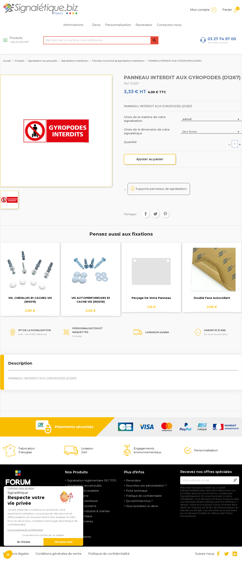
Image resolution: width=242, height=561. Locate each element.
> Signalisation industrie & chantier (87, 511)
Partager (145, 214)
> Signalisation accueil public (83, 485)
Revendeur (144, 25)
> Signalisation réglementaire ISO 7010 (90, 480)
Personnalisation (118, 25)
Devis (96, 25)
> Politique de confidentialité (143, 496)
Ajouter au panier (149, 159)
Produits (19, 39)
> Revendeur (132, 480)
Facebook (218, 554)
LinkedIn (235, 554)
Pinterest (165, 214)
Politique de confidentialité (109, 554)
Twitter (226, 554)
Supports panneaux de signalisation (161, 189)
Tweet (155, 214)
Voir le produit (30, 273)
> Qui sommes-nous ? (138, 501)
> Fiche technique (135, 490)
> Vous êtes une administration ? (145, 485)
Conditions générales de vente (59, 554)
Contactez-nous (169, 25)
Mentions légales (16, 554)
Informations (73, 25)
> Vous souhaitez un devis (141, 506)
